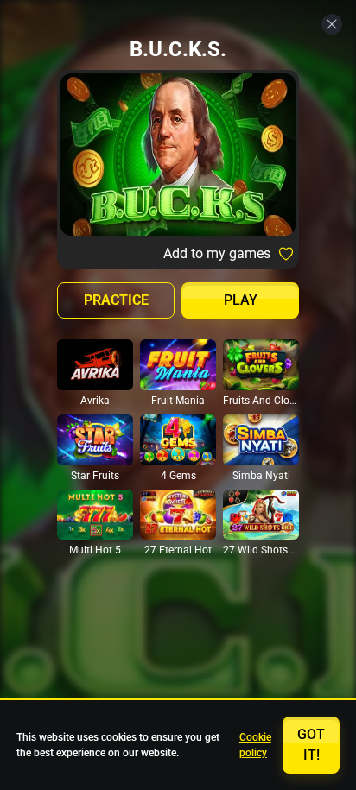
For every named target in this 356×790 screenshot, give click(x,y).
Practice (116, 300)
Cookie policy (255, 745)
